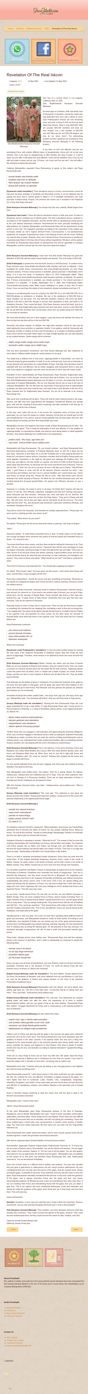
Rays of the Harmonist (16, 1313)
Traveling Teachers (14, 1343)
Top (10, 1389)
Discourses (11, 1310)
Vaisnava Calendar (14, 1316)
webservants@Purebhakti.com (19, 1346)
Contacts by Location (15, 1340)
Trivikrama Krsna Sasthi (16, 91)
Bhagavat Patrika (14, 1308)
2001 (20, 81)
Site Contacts (12, 1337)
